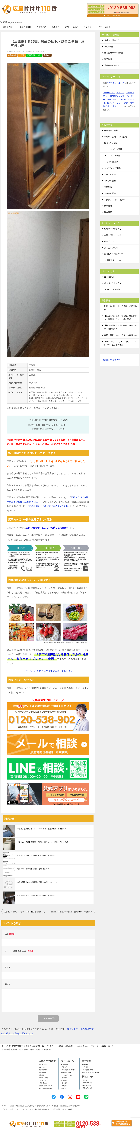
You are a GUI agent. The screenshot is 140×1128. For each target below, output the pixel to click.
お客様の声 (41, 27)
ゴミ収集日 (109, 277)
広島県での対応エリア (113, 229)
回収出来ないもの (114, 260)
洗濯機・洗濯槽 (109, 106)
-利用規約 (85, 1067)
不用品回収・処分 (34, 55)
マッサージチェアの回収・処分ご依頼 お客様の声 (36, 895)
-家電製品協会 (86, 1085)
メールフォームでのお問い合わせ (113, 15)
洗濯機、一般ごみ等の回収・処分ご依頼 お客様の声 (71, 912)
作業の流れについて (112, 235)
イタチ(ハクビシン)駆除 (114, 200)
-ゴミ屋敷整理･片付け (68, 1070)
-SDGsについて (87, 1083)
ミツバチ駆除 (112, 162)
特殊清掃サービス (111, 65)
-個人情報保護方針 (88, 1070)
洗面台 (115, 99)
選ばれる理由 (25, 27)
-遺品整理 (64, 1067)
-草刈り (63, 1088)
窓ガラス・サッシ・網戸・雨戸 (120, 103)
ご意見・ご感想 (71, 27)
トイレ (123, 99)
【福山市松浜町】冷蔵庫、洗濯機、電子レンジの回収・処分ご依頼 (42, 842)
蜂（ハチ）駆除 (111, 143)
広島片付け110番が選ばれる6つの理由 (48, 506)
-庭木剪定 (64, 1085)
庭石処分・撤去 (111, 130)
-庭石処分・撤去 (66, 1072)
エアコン (120, 92)
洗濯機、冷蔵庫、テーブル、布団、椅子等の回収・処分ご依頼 (26, 912)
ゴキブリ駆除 (110, 181)
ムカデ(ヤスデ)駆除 (112, 168)
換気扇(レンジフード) (119, 96)
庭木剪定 (108, 212)
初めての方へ (8, 27)
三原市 (21, 55)
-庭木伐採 (64, 1083)
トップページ (43, 1064)
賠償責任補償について (45, 1085)
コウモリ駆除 (110, 193)
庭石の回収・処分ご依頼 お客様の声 (120, 335)
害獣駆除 (108, 187)
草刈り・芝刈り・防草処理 (115, 137)
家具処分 (47, 55)
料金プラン (88, 27)
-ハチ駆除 (64, 1080)
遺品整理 (108, 59)
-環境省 (84, 1080)
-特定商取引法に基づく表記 (90, 1072)
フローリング (109, 92)
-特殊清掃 (64, 1077)
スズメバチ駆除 (113, 155)
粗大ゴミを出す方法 (112, 283)
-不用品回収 (64, 1064)
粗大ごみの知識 (113, 289)
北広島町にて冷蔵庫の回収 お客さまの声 (33, 869)
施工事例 (55, 27)
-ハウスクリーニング (67, 1075)
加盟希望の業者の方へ (112, 360)
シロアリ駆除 (110, 174)
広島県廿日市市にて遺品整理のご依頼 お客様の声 (36, 855)
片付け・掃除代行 (111, 40)
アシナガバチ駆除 (114, 149)
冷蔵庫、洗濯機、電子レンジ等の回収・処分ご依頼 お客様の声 (41, 829)
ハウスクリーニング (115, 83)
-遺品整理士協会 (87, 1088)
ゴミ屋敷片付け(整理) (113, 53)
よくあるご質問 (111, 248)
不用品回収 (109, 46)
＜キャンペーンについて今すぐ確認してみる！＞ (48, 671)
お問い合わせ (104, 27)
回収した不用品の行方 (113, 254)
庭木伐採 (108, 206)
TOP (50, 1046)
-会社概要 (85, 1064)
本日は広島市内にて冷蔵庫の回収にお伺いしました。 (37, 882)
